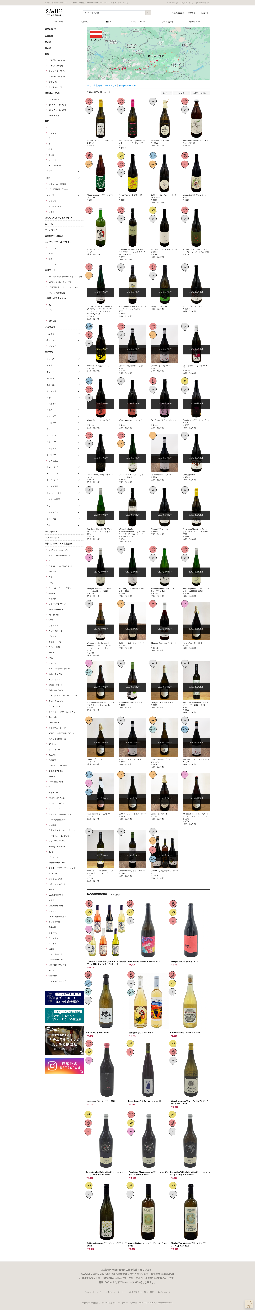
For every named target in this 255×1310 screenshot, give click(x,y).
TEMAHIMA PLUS (56, 798)
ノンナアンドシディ (57, 841)
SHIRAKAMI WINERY (58, 766)
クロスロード (54, 706)
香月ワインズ (54, 679)
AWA (51, 658)
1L (49, 315)
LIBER (51, 949)
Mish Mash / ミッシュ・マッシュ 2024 (144, 961)
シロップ (52, 201)
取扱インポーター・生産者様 (58, 543)
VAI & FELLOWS (56, 609)
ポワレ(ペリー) (55, 165)
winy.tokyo (54, 976)
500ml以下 (53, 321)
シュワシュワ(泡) (56, 65)
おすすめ (49, 223)
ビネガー (52, 212)
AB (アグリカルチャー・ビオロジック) (65, 276)
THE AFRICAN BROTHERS (60, 566)
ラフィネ (52, 943)
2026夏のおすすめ (57, 60)
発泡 (50, 149)
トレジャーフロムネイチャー (61, 814)
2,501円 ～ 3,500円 (57, 105)
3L (50, 305)
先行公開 (49, 35)
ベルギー (52, 404)
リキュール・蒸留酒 (57, 184)
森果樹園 (52, 927)
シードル (52, 160)
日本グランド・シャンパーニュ (62, 830)
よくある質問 (167, 21)
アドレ (51, 561)
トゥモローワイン (56, 803)
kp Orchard (54, 722)
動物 (50, 259)
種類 (47, 121)
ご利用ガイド (109, 21)
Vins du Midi (54, 615)
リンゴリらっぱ (55, 954)
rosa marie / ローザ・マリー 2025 (101, 1101)
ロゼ (50, 144)
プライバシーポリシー (115, 1292)
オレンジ (52, 133)
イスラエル (53, 461)
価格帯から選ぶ (52, 93)
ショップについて (138, 21)
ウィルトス (53, 625)
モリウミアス (54, 922)
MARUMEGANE (56, 895)
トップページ (58, 21)
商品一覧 (84, 21)
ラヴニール (53, 933)
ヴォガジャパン (55, 642)
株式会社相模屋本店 (57, 739)
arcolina (52, 571)
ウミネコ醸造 (54, 647)
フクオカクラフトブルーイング (62, 868)
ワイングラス (51, 531)
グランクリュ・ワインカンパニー (63, 695)
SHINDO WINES (56, 771)
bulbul (51, 889)
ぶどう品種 (50, 326)
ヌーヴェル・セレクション (60, 836)
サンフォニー (54, 749)
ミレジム (52, 911)
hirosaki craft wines (58, 862)
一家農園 (52, 598)
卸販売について (195, 21)
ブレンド (52, 346)
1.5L (50, 310)
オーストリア (110, 85)
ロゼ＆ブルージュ (56, 87)
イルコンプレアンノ (57, 604)
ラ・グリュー (54, 938)
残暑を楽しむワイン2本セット (141, 1032)
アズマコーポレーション (59, 555)
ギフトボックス (52, 537)
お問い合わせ (164, 1292)
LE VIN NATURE (56, 959)
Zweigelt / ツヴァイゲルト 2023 (184, 961)
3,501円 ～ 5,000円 (57, 110)
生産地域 (49, 351)
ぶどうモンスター (56, 879)
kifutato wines (55, 685)
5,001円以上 (54, 115)
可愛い (51, 253)
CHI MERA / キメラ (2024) (97, 1032)
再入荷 (48, 47)
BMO (51, 852)
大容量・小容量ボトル (55, 298)
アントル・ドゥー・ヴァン (60, 588)
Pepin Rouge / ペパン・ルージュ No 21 (144, 1101)
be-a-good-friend (57, 846)
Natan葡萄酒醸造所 (57, 819)
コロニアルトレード (57, 728)
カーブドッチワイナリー (59, 668)
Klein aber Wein (56, 690)
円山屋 (51, 900)
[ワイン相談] (249, 1304)
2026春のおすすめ (57, 76)
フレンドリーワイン (57, 71)
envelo (52, 593)
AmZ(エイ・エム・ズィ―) (60, 550)
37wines (52, 744)
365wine (53, 755)
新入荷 (48, 41)
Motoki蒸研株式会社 (57, 916)
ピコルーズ (53, 857)
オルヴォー (53, 663)
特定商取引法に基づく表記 (141, 1292)
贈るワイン (53, 82)
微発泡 (51, 154)
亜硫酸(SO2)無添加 (54, 235)
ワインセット (51, 229)
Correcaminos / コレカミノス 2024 (185, 1032)
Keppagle (53, 717)
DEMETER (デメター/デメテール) (63, 287)
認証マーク (50, 270)
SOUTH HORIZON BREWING (61, 733)
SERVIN (52, 776)
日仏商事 (52, 825)
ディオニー (53, 792)
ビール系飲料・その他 (58, 189)
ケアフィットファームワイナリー (63, 712)
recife (51, 970)
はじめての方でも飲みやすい (58, 217)
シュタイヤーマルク (128, 85)
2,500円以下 (54, 99)
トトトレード (54, 809)
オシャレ (52, 248)
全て (89, 85)
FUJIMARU (53, 873)
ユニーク (52, 264)
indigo (51, 582)
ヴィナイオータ (55, 631)
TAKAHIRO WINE (56, 782)
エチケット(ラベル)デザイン (58, 241)
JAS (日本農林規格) (57, 293)
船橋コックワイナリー (58, 884)
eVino (51, 652)
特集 (47, 53)
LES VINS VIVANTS (57, 965)
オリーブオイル (55, 206)
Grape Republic (56, 701)
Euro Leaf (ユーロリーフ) (60, 282)
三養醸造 (52, 760)
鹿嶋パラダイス (55, 674)
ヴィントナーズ (55, 636)
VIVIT (51, 620)
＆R (50, 577)
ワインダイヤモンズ (57, 981)
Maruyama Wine (56, 906)
